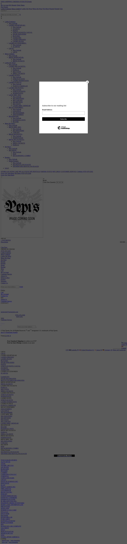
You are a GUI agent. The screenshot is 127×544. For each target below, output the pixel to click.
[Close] (87, 82)
